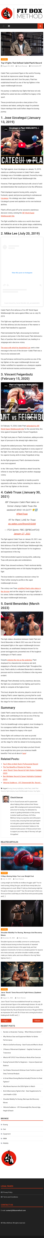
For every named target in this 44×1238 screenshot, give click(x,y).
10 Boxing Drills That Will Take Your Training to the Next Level (38, 1021)
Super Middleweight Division (24, 791)
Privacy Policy (7, 1192)
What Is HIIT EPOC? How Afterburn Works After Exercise (22, 1057)
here (24, 753)
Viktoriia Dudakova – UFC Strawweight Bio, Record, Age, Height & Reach (22, 1109)
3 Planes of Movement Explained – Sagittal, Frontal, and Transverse (22, 1051)
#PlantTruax (22, 514)
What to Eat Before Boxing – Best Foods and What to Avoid (23, 1045)
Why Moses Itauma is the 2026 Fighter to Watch (19, 1086)
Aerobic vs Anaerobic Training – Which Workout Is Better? (22, 1032)
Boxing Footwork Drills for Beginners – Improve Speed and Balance (22, 1063)
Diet (4, 1129)
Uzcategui (4, 198)
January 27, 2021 (22, 533)
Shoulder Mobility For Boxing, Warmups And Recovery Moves (21, 1100)
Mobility (5, 1143)
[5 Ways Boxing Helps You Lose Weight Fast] (22, 858)
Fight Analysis (10, 791)
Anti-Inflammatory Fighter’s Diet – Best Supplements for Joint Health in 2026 (22, 1092)
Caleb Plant (27, 788)
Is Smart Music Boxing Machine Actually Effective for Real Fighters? (22, 1080)
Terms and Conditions (10, 1197)
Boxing (4, 59)
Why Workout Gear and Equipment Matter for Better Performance (20, 1038)
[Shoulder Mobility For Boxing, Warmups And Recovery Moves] (22, 913)
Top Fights (37, 791)
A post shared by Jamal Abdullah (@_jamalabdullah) (22, 303)
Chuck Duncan (22, 66)
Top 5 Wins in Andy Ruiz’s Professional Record (7, 1021)
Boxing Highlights (18, 788)
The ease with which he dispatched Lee (15, 348)
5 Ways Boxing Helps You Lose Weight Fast (17, 876)
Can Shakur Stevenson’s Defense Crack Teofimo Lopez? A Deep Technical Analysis (22, 1072)
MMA (5, 1138)
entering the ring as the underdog (19, 660)
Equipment (7, 1134)
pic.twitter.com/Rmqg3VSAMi (22, 524)
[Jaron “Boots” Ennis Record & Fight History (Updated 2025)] (22, 974)
